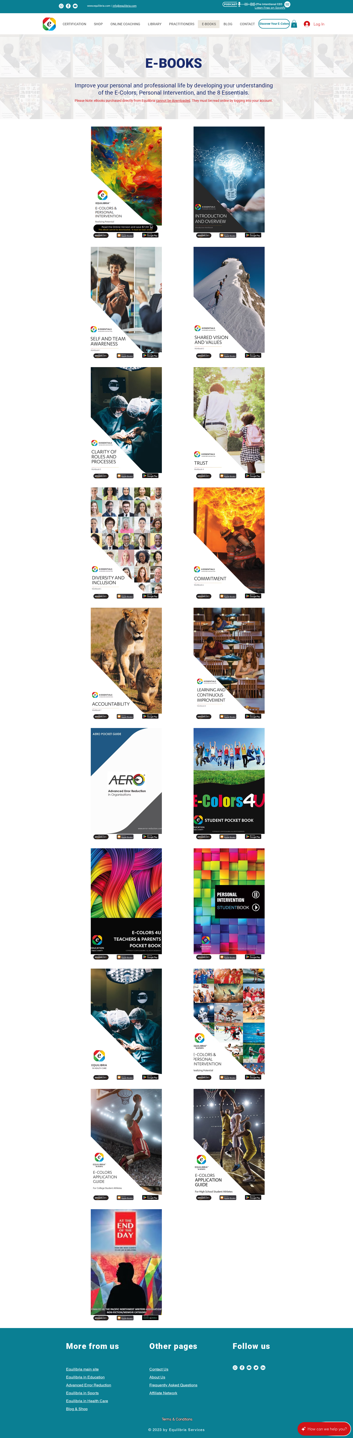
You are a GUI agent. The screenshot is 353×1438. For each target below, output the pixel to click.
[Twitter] (256, 1367)
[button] (294, 24)
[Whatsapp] (61, 6)
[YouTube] (75, 6)
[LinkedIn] (263, 1367)
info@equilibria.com (125, 5)
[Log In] (302, 24)
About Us (157, 1377)
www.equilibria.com (98, 5)
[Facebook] (68, 6)
